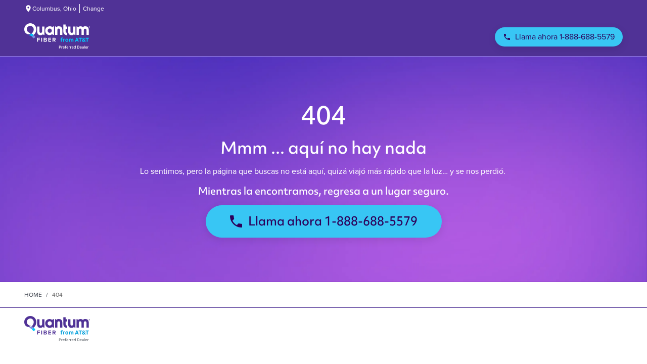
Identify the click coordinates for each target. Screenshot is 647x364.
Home (33, 294)
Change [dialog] (93, 8)
